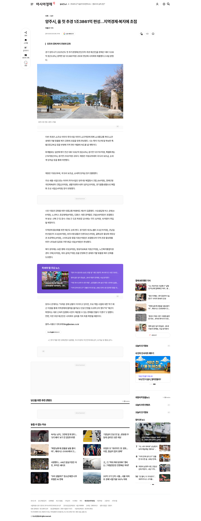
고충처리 (107, 501)
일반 (51, 16)
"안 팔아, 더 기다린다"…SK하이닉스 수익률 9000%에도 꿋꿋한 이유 (147, 479)
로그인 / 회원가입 (157, 4)
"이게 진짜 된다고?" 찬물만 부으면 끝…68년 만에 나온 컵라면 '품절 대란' (95, 288)
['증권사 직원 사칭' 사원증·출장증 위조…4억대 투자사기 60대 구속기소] (140, 321)
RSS (81, 501)
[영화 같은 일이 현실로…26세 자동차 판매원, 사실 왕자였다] (140, 331)
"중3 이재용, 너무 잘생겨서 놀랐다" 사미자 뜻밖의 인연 (158, 297)
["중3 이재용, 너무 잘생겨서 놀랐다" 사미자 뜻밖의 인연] (140, 300)
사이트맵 (114, 501)
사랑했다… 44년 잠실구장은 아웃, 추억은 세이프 (64, 464)
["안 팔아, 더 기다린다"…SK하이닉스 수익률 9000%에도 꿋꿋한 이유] (164, 481)
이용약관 (99, 501)
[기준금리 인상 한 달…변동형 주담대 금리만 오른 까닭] (92, 441)
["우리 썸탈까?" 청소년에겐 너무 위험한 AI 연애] (40, 483)
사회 (46, 16)
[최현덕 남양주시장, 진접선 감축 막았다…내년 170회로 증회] (164, 471)
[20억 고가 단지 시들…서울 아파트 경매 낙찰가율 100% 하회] (92, 483)
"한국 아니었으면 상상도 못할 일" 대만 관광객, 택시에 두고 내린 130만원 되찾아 (95, 273)
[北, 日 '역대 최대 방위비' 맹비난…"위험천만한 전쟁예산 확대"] (92, 469)
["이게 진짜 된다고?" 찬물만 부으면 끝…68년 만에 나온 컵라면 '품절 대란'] (164, 461)
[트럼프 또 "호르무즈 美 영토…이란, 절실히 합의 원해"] (92, 455)
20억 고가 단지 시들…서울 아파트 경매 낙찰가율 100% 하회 (116, 478)
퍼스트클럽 (59, 501)
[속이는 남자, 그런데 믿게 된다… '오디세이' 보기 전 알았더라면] (40, 441)
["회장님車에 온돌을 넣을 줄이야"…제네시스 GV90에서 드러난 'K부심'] (140, 311)
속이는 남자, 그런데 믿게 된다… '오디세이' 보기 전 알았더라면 (64, 436)
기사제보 (74, 501)
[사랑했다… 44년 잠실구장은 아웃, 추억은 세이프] (40, 469)
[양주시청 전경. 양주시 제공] (80, 91)
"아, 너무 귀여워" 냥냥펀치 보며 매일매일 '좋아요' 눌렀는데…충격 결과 (148, 449)
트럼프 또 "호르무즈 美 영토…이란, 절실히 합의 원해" (115, 450)
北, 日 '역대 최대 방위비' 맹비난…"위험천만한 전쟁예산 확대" (116, 464)
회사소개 (33, 501)
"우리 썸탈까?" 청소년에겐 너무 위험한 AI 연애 (64, 478)
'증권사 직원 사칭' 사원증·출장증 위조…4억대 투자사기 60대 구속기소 (159, 317)
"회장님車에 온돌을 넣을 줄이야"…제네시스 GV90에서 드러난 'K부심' (159, 307)
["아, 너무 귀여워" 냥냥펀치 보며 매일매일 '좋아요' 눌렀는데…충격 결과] (164, 451)
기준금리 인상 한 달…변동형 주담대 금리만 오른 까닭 (116, 436)
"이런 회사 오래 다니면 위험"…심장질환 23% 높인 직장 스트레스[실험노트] (95, 283)
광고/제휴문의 (42, 501)
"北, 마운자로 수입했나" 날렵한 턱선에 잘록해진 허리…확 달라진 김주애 (159, 287)
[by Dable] (126, 401)
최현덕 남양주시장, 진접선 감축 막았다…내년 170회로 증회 (148, 469)
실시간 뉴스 (63, 4)
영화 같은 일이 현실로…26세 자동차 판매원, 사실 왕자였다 (90, 278)
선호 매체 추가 (70, 34)
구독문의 (67, 501)
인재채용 (51, 501)
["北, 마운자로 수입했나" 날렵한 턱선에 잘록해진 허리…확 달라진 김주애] (140, 290)
